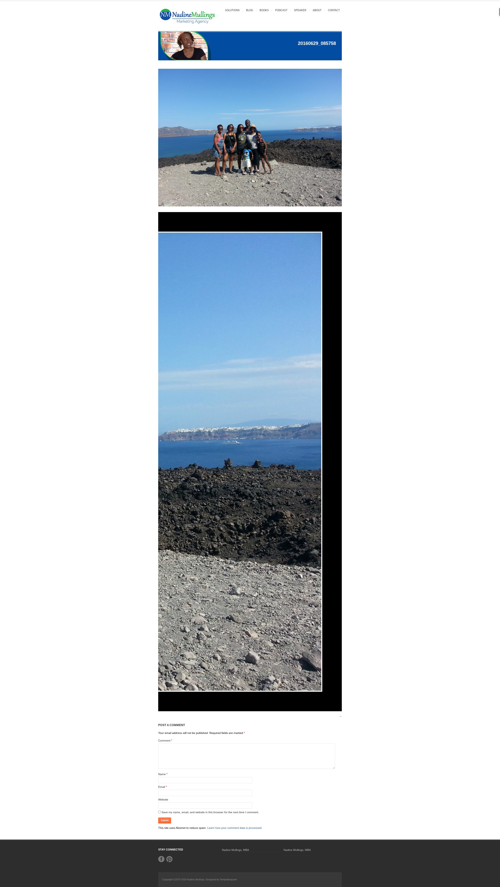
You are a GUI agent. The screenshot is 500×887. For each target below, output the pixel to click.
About (315, 10)
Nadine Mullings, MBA (235, 849)
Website (163, 799)
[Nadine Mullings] (179, 16)
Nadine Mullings (195, 879)
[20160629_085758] (250, 207)
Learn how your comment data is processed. (234, 827)
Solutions (231, 10)
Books (264, 10)
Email (161, 786)
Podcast (281, 10)
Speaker (300, 10)
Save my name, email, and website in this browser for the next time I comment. (210, 812)
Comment (165, 740)
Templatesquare (228, 879)
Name (162, 774)
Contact (334, 10)
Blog (249, 10)
